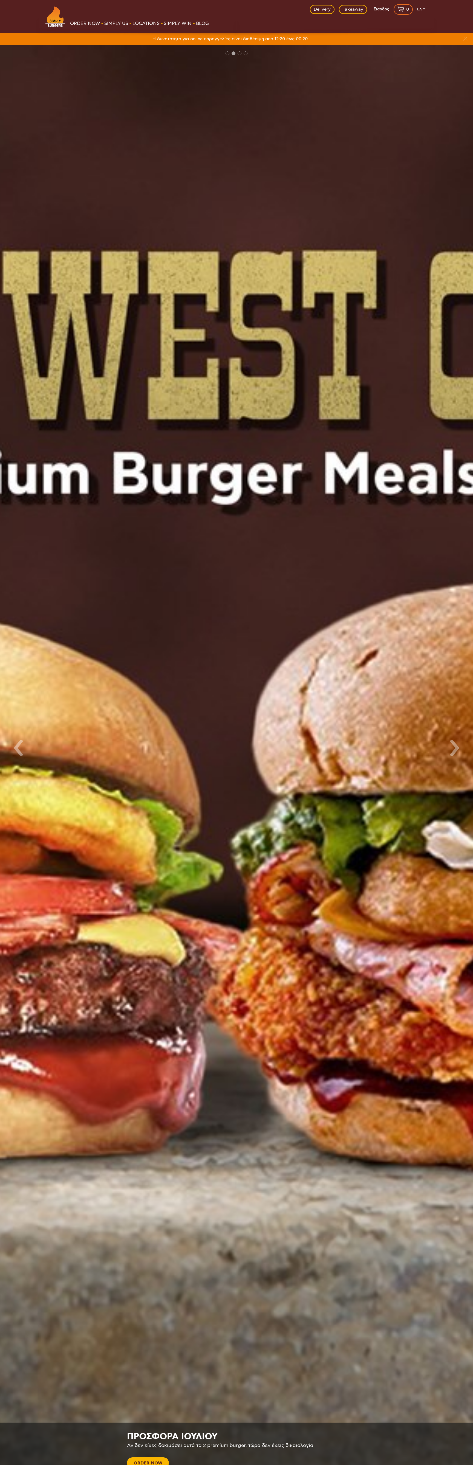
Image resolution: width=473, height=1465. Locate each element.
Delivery (322, 9)
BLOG (202, 23)
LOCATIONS (146, 23)
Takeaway (353, 9)
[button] (17, 748)
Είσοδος (381, 9)
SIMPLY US (116, 23)
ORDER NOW (85, 23)
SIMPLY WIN (178, 23)
